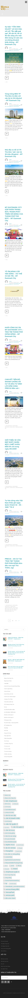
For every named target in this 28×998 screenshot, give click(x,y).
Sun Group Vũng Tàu (10, 874)
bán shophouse (9, 425)
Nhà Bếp (6, 727)
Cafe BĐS (6, 683)
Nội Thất (6, 730)
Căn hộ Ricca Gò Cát (8, 693)
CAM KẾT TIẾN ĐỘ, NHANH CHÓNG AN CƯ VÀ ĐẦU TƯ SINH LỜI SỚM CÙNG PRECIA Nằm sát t (13, 383)
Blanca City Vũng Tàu (8, 678)
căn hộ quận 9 (15, 425)
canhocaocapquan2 (8, 607)
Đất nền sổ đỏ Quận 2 (8, 714)
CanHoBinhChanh (10, 809)
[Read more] (7, 79)
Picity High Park (7, 735)
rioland (15, 869)
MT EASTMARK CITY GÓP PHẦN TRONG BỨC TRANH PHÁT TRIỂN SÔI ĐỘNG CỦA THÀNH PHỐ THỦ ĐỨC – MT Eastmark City (14, 214)
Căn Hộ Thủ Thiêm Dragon (9, 696)
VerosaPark (10, 892)
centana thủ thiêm (9, 812)
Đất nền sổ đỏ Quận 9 (8, 717)
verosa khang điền (12, 889)
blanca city (7, 795)
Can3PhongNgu (8, 806)
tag (6, 195)
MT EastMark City (10, 50)
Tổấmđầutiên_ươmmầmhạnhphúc (14, 886)
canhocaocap (12, 606)
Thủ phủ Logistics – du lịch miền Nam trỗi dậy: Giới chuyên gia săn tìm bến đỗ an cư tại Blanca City (16, 653)
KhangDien (9, 851)
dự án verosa (10, 848)
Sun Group (6, 740)
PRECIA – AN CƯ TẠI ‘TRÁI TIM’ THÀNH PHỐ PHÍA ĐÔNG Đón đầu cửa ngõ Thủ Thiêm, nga (13, 563)
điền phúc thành (10, 898)
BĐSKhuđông (7, 803)
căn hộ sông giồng (10, 833)
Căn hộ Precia (7, 691)
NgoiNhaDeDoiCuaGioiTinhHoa (12, 859)
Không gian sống (7, 720)
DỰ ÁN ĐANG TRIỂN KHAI (9, 712)
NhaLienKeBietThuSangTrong (13, 862)
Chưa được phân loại (8, 701)
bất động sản (15, 803)
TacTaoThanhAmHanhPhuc (12, 880)
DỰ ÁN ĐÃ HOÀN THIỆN (9, 709)
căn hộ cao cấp (10, 815)
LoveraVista (8, 857)
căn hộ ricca (7, 487)
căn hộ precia (8, 821)
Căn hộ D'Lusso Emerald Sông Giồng (12, 686)
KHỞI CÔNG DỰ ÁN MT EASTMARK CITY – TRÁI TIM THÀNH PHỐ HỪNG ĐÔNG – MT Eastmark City (14, 332)
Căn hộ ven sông (10, 836)
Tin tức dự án (16, 50)
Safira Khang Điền (8, 738)
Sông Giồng (8, 877)
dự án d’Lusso (20, 844)
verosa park (10, 895)
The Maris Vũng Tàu (8, 743)
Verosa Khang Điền (8, 756)
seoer (10, 47)
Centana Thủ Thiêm (8, 699)
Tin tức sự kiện (7, 748)
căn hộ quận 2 (12, 824)
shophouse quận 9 (19, 487)
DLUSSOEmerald (10, 842)
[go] (23, 629)
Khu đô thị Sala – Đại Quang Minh (11, 722)
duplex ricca (12, 487)
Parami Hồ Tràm (7, 733)
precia (12, 865)
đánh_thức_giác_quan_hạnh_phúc (11, 608)
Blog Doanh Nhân (8, 680)
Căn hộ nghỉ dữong (8, 688)
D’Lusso (20, 848)
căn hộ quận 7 (7, 827)
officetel (6, 865)
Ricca (19, 865)
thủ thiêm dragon (13, 883)
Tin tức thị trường (7, 751)
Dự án (15, 393)
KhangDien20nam (19, 851)
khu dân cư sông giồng (12, 854)
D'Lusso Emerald (10, 839)
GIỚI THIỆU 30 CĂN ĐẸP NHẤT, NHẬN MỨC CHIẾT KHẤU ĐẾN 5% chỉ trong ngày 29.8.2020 (13, 444)
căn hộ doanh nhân (13, 818)
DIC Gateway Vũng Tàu (9, 704)
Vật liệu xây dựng (7, 754)
